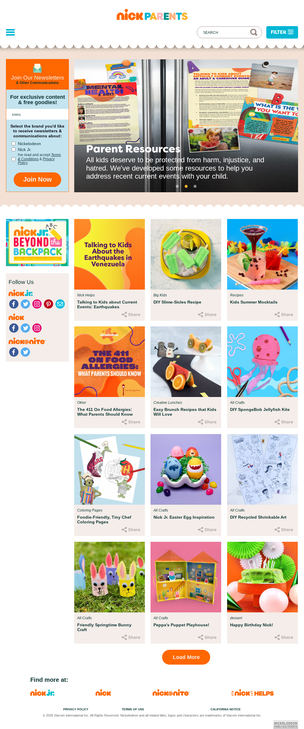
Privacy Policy (75, 709)
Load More (186, 657)
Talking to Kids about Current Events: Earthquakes (107, 304)
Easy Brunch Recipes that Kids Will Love (184, 412)
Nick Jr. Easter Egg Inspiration (184, 517)
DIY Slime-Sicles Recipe (177, 302)
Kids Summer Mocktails (254, 302)
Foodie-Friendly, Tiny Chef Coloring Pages (104, 519)
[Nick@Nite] (171, 694)
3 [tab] (195, 186)
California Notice (225, 709)
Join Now (37, 179)
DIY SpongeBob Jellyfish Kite (260, 409)
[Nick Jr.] (42, 694)
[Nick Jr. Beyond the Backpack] (37, 264)
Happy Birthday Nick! (251, 624)
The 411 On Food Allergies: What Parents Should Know (105, 412)
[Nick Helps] (252, 694)
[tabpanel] (186, 125)
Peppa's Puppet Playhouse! (181, 624)
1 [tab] (177, 186)
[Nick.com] (103, 694)
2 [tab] (186, 186)
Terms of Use (133, 709)
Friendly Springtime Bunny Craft (104, 627)
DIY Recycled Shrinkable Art (258, 517)
